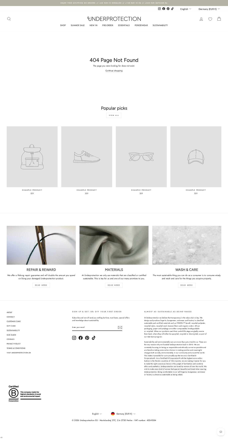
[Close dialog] (176, 163)
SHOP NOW (147, 270)
